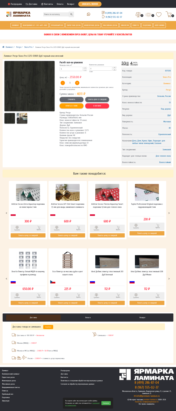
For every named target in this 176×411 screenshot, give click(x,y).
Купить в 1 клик (71, 106)
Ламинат (15, 25)
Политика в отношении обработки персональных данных (82, 381)
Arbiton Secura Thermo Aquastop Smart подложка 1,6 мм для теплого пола (107, 205)
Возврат (70, 4)
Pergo (168, 90)
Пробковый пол (57, 25)
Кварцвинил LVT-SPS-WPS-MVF (35, 25)
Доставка (33, 4)
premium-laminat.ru (150, 400)
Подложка (147, 25)
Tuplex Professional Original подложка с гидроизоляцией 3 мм (147, 205)
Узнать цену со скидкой (97, 100)
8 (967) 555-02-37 (114, 17)
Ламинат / (10, 47)
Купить (39, 230)
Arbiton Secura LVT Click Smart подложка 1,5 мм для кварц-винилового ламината (67, 205)
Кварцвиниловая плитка (11, 387)
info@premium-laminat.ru (148, 396)
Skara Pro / (29, 47)
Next (169, 213)
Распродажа (16, 4)
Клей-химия (159, 25)
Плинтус (136, 25)
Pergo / (19, 47)
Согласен (106, 403)
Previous (6, 213)
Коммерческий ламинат (11, 374)
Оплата (60, 4)
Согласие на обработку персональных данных (77, 384)
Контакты (48, 4)
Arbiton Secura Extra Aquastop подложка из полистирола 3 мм (28, 205)
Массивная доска (110, 25)
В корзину (97, 106)
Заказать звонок (90, 4)
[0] (138, 15)
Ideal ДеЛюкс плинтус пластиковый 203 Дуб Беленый (107, 273)
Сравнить (71, 100)
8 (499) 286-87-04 (113, 13)
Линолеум (125, 25)
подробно (48, 327)
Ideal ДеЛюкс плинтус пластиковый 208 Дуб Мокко (147, 273)
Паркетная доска (74, 25)
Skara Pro (167, 77)
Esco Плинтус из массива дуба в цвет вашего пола (67, 273)
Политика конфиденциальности (146, 402)
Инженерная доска (91, 25)
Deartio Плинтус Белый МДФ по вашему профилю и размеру (28, 273)
